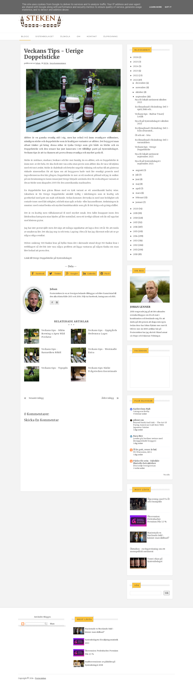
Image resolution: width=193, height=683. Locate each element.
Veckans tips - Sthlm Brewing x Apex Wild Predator (53, 333)
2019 (135, 213)
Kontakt (92, 36)
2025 (135, 62)
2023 (135, 71)
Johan (37, 63)
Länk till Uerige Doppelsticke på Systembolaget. (48, 258)
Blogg (25, 36)
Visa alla (166, 475)
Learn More (155, 7)
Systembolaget (44, 36)
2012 (135, 245)
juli (137, 175)
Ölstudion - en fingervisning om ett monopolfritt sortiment (147, 550)
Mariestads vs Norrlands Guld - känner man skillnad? (158, 535)
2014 (135, 236)
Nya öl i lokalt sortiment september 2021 (146, 155)
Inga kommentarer (58, 63)
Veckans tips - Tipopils (54, 368)
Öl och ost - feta (142, 135)
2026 (135, 57)
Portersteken (40, 678)
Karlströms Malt (141, 409)
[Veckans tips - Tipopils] (31, 373)
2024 (135, 66)
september (141, 96)
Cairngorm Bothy (141, 411)
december (141, 83)
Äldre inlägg (107, 398)
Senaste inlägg (36, 398)
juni (137, 179)
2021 (135, 80)
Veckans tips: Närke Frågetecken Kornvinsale (102, 370)
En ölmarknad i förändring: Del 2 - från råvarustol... (152, 129)
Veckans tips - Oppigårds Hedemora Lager (102, 332)
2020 (135, 208)
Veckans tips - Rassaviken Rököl (51, 351)
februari (140, 197)
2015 (135, 231)
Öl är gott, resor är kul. (145, 449)
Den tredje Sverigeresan (144, 466)
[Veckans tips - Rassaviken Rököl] (31, 355)
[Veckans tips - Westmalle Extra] (78, 355)
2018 (135, 218)
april (138, 188)
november (141, 87)
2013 (135, 240)
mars (138, 193)
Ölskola (65, 36)
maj (137, 184)
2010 (135, 254)
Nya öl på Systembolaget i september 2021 (148, 162)
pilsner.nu (138, 420)
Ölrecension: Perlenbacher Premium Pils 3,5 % (157, 519)
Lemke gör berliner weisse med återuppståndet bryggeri (148, 439)
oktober (139, 92)
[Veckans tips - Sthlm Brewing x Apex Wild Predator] (31, 336)
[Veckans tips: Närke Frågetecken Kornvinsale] (78, 373)
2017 (135, 222)
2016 (135, 227)
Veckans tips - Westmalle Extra (102, 351)
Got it (168, 7)
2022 (135, 75)
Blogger (47, 617)
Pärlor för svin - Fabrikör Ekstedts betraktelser (146, 462)
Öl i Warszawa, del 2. (142, 452)
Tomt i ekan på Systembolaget (154, 560)
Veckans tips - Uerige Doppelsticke (145, 148)
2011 (135, 249)
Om (78, 36)
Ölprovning (110, 36)
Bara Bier (138, 436)
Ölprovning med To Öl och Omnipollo (158, 500)
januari (139, 202)
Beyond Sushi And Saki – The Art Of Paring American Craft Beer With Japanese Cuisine (150, 424)
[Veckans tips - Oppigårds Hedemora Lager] (78, 336)
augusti (139, 170)
